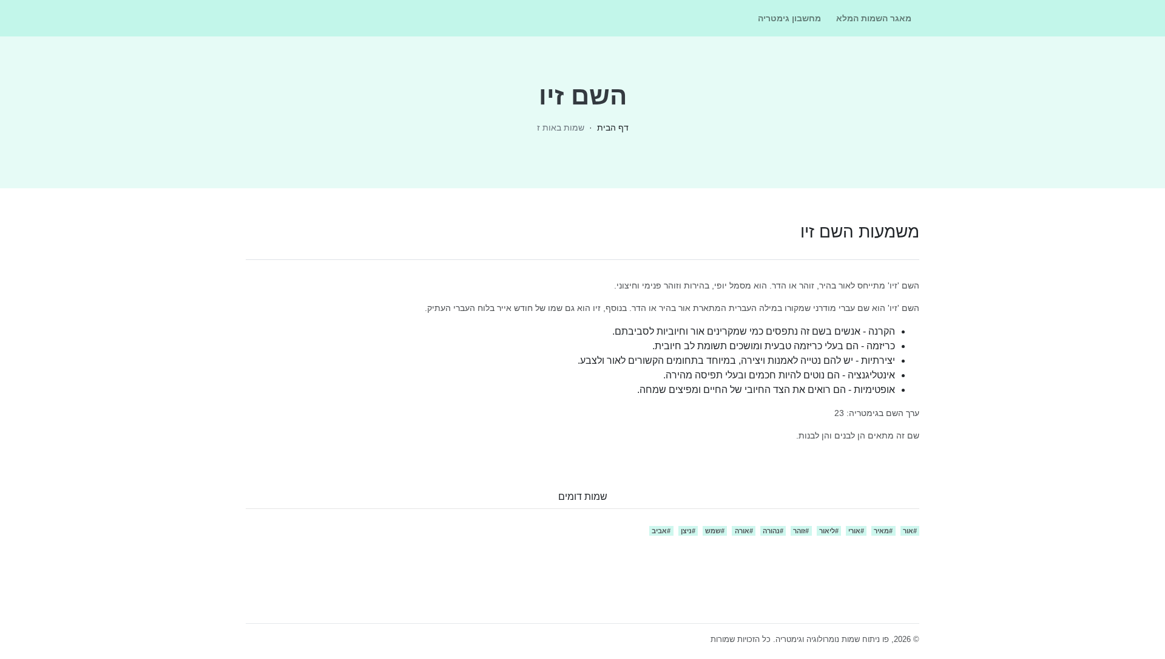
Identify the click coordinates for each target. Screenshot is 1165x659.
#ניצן (688, 530)
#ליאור (829, 530)
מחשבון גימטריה (789, 18)
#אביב (661, 530)
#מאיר (883, 530)
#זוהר (801, 530)
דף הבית (613, 127)
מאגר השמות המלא (873, 18)
